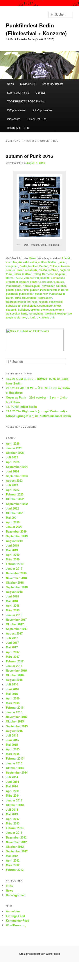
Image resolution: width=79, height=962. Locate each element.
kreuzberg (48, 282)
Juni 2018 (12, 596)
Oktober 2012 (15, 846)
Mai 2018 (12, 601)
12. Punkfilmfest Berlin (21, 406)
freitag (37, 274)
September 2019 (17, 536)
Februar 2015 (14, 758)
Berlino (43, 266)
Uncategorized (15, 895)
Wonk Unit (48, 317)
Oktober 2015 (15, 721)
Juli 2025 (12, 457)
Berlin (23, 266)
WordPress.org (16, 925)
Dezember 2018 (16, 573)
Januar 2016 (14, 712)
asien (62, 262)
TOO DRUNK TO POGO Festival (26, 101)
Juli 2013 (12, 809)
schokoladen (30, 306)
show (57, 306)
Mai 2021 (12, 517)
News (10, 84)
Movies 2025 (28, 84)
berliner (33, 266)
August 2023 (14, 480)
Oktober (61, 286)
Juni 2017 (12, 642)
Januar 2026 (14, 448)
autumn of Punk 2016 (29, 156)
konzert (24, 282)
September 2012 (17, 851)
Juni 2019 (12, 545)
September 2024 (17, 467)
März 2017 (13, 656)
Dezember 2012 (16, 837)
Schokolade (13, 306)
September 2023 (17, 476)
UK (39, 317)
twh (24, 317)
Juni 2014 (12, 782)
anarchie (11, 262)
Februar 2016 (14, 707)
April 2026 (13, 443)
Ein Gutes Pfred (48, 270)
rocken (43, 302)
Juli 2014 (12, 777)
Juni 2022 (12, 508)
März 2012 (13, 865)
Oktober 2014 (15, 768)
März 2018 (13, 610)
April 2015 (13, 749)
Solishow (23, 309)
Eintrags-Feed (15, 916)
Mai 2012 (12, 856)
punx (18, 298)
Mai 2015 (12, 744)
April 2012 (13, 860)
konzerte (35, 282)
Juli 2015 (12, 735)
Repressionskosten (18, 302)
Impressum (13, 119)
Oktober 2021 (15, 513)
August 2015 (14, 731)
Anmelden (13, 911)
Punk (25, 290)
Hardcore (48, 274)
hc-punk (60, 274)
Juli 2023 (12, 485)
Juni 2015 (12, 740)
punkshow (41, 294)
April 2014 (13, 791)
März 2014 (13, 795)
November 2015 (16, 717)
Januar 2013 (14, 832)
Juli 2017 (12, 638)
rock (35, 302)
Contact (40, 92)
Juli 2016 (12, 684)
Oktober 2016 (15, 675)
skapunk (11, 309)
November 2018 (16, 578)
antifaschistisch (48, 262)
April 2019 (13, 555)
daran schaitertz (27, 270)
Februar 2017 (14, 661)
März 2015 (13, 754)
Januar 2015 (14, 763)
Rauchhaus (29, 298)
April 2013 (13, 819)
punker (34, 290)
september (46, 306)
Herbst (10, 278)
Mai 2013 (12, 814)
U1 (29, 317)
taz (52, 309)
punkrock (12, 294)
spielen (35, 309)
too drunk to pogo (55, 313)
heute (19, 278)
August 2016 (14, 680)
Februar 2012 (14, 869)
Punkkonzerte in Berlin (54, 290)
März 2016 (13, 703)
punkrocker (26, 294)
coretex (11, 270)
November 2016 (16, 670)
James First (31, 278)
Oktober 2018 (15, 582)
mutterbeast (13, 286)
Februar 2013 (14, 828)
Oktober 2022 (15, 499)
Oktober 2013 (15, 805)
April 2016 (13, 698)
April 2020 (13, 522)
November (48, 286)
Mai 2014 (12, 786)
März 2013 (13, 823)
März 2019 (13, 559)
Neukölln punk (31, 286)
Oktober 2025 (15, 453)
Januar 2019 (14, 568)
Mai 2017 (12, 647)
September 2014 (17, 772)
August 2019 (14, 541)
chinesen (64, 266)
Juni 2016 (12, 689)
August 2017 (14, 633)
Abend (66, 258)
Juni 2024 (12, 471)
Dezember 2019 (16, 531)
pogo (18, 290)
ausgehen (12, 266)
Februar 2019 (14, 564)
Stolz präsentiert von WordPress (39, 954)
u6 (33, 317)
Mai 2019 (12, 550)
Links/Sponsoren (42, 110)
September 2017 (17, 629)
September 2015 (17, 726)
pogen (10, 290)
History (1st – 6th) (37, 119)
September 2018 (17, 587)
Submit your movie (18, 92)
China (53, 266)
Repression (45, 298)
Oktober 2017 (15, 624)
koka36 (45, 278)
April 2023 (13, 490)
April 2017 (13, 652)
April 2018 (13, 605)
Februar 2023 (14, 494)
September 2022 (17, 504)
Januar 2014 (14, 800)
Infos (9, 886)
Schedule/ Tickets (52, 84)
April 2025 (13, 462)
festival (26, 274)
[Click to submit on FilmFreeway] (35, 350)
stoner (45, 309)
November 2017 (16, 619)
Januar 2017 (14, 666)
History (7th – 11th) (18, 127)
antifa (33, 262)
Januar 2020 (14, 527)
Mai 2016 (12, 694)
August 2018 (14, 592)
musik (60, 282)
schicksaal (56, 302)
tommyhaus (36, 313)
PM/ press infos (16, 110)
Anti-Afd (23, 262)
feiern (17, 274)
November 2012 (16, 842)
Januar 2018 (14, 615)
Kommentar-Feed (17, 920)
